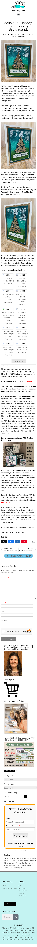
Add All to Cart (19, 361)
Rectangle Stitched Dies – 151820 (22, 280)
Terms (19, 850)
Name (3, 603)
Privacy (24, 850)
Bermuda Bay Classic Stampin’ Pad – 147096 (8, 333)
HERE (19, 532)
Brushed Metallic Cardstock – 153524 (8, 296)
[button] (18, 14)
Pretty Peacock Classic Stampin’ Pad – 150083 (8, 349)
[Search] (15, 917)
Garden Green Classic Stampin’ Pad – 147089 (22, 333)
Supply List (5, 365)
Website (4, 621)
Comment (5, 578)
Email (3, 612)
